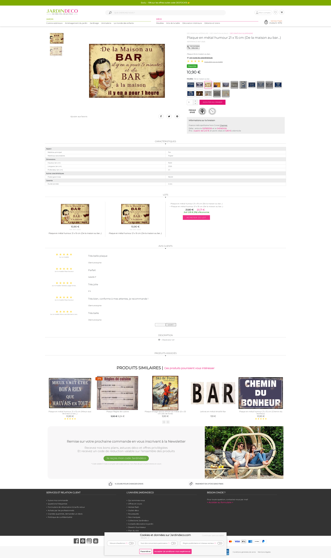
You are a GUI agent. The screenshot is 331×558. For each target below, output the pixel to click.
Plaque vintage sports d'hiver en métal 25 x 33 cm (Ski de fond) (165, 412)
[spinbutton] (192, 102)
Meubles (160, 23)
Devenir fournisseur (137, 527)
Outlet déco (133, 510)
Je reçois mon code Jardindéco (126, 458)
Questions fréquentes (57, 504)
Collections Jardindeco (138, 520)
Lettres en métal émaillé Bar (213, 411)
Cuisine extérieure (54, 23)
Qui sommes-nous (136, 500)
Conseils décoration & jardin (140, 524)
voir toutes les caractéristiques (201, 58)
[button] (195, 101)
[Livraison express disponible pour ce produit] (212, 111)
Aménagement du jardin (76, 23)
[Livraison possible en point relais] (202, 111)
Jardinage (94, 23)
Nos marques (134, 517)
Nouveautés (133, 514)
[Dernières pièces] (192, 111)
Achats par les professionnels (61, 510)
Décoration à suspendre (241, 33)
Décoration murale (219, 33)
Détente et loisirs (212, 23)
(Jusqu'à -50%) (275, 22)
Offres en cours (135, 504)
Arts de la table (173, 23)
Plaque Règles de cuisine (117, 411)
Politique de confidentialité (60, 517)
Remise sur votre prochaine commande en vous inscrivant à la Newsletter (126, 441)
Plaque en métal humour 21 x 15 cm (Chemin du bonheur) (260, 412)
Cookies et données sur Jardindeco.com (165, 535)
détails (144, 538)
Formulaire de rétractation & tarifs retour (66, 507)
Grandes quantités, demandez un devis (65, 514)
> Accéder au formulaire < (220, 502)
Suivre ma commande (58, 500)
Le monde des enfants (124, 23)
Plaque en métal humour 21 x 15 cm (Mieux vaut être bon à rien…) (69, 412)
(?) (126, 543)
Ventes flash (133, 507)
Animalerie (106, 23)
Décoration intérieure (192, 23)
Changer (223, 125)
